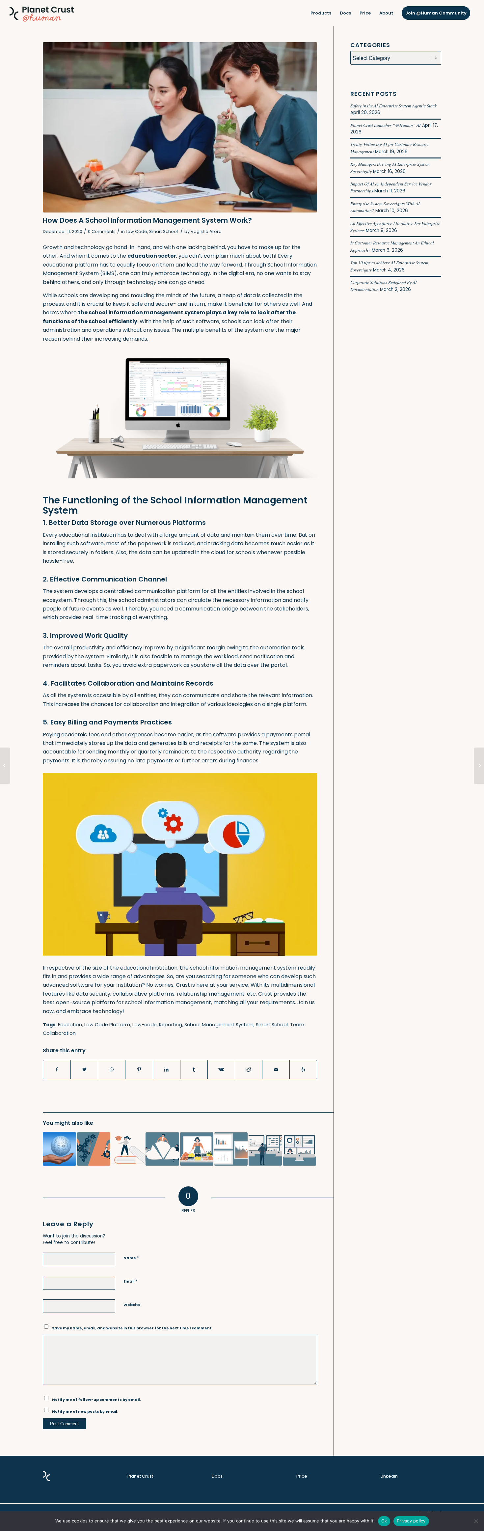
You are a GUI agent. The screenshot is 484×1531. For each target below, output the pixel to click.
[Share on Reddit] (248, 1069)
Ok (384, 1520)
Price (301, 1476)
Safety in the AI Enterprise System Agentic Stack (393, 105)
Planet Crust (140, 1476)
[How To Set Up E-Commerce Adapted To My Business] (196, 1149)
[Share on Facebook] (56, 1069)
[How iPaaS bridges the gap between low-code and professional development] (162, 1149)
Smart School (163, 231)
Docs (217, 1476)
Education (70, 1024)
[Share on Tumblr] (193, 1069)
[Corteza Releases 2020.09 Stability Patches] (5, 766)
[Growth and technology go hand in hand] (180, 127)
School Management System (219, 1024)
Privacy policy (411, 1520)
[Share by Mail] (275, 1069)
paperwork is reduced (166, 543)
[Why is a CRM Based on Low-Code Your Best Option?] (479, 766)
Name (131, 1258)
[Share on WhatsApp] (111, 1069)
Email (130, 1281)
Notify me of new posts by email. (85, 1411)
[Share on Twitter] (84, 1069)
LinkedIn (389, 1476)
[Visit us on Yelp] (303, 1069)
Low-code (144, 1024)
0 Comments (102, 231)
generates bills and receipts (185, 743)
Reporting (170, 1024)
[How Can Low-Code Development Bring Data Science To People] (59, 1149)
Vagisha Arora (206, 231)
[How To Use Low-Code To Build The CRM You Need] (299, 1149)
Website (132, 1304)
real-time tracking (107, 617)
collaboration (140, 704)
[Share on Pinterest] (138, 1069)
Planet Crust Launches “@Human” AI (385, 125)
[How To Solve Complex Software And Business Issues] (231, 1149)
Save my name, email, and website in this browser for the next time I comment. (132, 1328)
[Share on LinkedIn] (166, 1069)
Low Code (136, 231)
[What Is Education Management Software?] (128, 1149)
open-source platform (85, 1002)
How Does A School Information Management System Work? (147, 220)
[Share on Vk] (221, 1069)
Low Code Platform (107, 1024)
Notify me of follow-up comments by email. (96, 1399)
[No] (475, 1521)
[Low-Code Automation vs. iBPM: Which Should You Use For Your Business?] (265, 1149)
